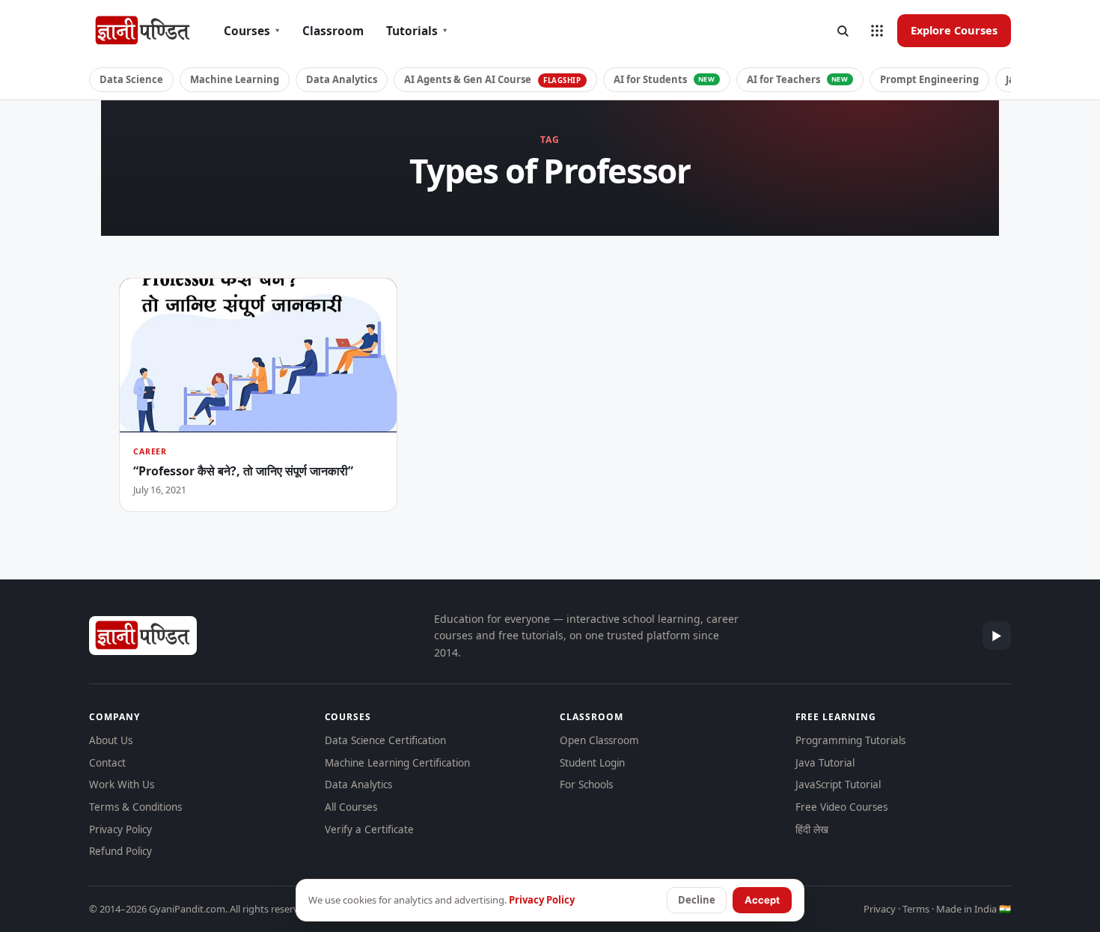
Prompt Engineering (929, 79)
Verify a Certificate (369, 829)
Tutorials (416, 30)
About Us (110, 740)
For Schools (586, 784)
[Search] (842, 30)
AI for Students (664, 79)
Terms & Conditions (135, 807)
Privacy (880, 909)
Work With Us (121, 784)
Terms (915, 909)
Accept (762, 900)
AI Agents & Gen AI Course (492, 79)
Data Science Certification (385, 740)
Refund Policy (120, 851)
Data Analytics (341, 79)
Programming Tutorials (850, 740)
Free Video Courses (841, 807)
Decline (696, 900)
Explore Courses (954, 29)
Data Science (131, 79)
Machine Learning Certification (397, 763)
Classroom (333, 30)
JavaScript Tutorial (838, 784)
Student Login (592, 763)
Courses (252, 30)
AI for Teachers (798, 79)
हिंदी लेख (811, 829)
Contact (107, 763)
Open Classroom (599, 740)
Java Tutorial (825, 763)
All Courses (351, 807)
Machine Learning (234, 79)
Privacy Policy (120, 829)
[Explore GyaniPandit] (877, 30)
